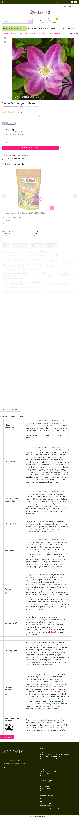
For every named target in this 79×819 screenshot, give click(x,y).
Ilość (3, 139)
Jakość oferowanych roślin (48, 771)
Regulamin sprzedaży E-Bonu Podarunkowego (54, 754)
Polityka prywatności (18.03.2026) (50, 756)
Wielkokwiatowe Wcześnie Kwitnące (50, 33)
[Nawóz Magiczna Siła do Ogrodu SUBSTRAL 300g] (29, 189)
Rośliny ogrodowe (16, 33)
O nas (42, 769)
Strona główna (4, 33)
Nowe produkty (45, 786)
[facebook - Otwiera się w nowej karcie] (72, 1)
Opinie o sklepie (45, 773)
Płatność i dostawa (46, 805)
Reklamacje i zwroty (46, 761)
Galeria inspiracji (45, 788)
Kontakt (42, 776)
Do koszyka (52, 208)
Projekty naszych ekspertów (48, 790)
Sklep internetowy (37, 816)
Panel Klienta (44, 801)
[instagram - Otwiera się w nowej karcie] (75, 1)
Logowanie (43, 799)
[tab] (10, 409)
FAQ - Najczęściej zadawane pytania (51, 808)
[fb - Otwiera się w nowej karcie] (4, 767)
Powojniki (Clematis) (30, 33)
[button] (30, 21)
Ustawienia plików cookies (48, 758)
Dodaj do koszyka (30, 148)
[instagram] (7, 767)
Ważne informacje (45, 803)
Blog (41, 784)
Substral (49, 629)
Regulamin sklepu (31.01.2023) (49, 752)
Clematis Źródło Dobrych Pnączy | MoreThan (25, 107)
